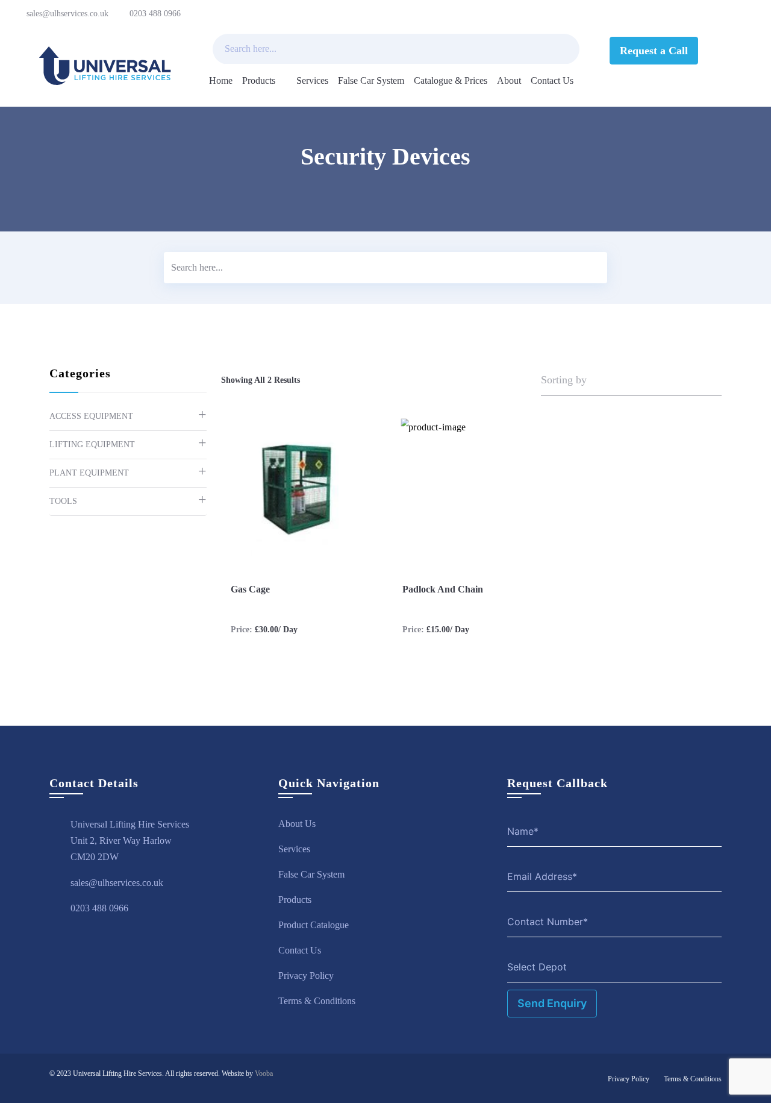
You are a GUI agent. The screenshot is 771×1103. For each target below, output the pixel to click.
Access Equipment (91, 416)
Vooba (264, 1073)
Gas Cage (250, 589)
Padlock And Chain (442, 589)
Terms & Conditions (316, 1001)
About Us (297, 824)
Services (312, 80)
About (509, 80)
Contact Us (552, 80)
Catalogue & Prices (450, 80)
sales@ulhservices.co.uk (67, 13)
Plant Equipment (89, 472)
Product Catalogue (313, 925)
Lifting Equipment (92, 444)
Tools (63, 501)
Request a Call (654, 51)
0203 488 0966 (155, 13)
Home (221, 80)
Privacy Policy (306, 975)
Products (258, 80)
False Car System (371, 80)
